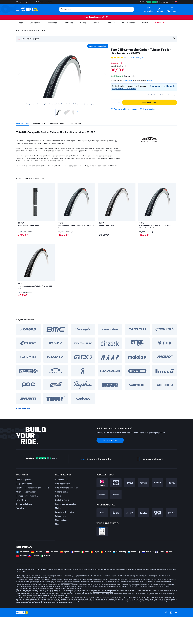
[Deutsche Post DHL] (102, 512)
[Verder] (105, 74)
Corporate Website (24, 484)
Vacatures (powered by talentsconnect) (32, 488)
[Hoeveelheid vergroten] (119, 102)
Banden (43, 30)
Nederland (150, 80)
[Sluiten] (174, 38)
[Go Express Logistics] (157, 512)
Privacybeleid (21, 500)
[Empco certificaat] (102, 531)
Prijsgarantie (60, 516)
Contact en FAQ (61, 480)
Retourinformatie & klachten (66, 488)
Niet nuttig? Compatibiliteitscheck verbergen (161, 95)
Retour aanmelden (62, 484)
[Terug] (19, 74)
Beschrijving (22, 123)
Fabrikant (76, 123)
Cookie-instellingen (24, 504)
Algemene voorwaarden (26, 492)
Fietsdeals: (89, 17)
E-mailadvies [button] (149, 109)
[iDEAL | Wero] (102, 482)
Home (18, 30)
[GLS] (143, 512)
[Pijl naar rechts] (52, 202)
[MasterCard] (116, 482)
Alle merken (22, 408)
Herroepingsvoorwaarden (27, 496)
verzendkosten (66, 569)
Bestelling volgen (62, 500)
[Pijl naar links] (19, 202)
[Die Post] (129, 512)
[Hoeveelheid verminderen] (113, 102)
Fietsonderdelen (33, 30)
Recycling (20, 508)
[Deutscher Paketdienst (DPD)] (116, 512)
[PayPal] (157, 482)
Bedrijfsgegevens (23, 480)
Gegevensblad (39, 123)
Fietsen (24, 30)
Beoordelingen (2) (59, 123)
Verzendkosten (61, 492)
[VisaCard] (129, 482)
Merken (58, 508)
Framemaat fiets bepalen (65, 504)
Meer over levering (164, 586)
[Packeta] (171, 512)
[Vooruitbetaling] (116, 494)
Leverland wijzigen (45, 577)
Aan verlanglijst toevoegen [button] (125, 109)
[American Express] (143, 482)
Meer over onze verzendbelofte (103, 592)
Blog (57, 524)
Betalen (58, 496)
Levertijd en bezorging (64, 512)
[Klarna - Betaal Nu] (171, 482)
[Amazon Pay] (102, 494)
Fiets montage (61, 520)
